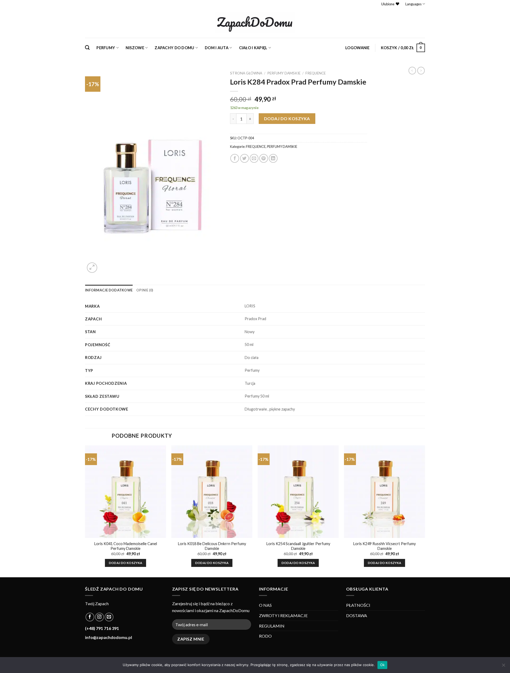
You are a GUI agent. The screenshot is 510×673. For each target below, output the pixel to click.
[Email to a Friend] (254, 158)
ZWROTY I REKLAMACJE (283, 615)
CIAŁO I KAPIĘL (253, 47)
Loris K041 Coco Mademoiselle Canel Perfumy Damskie (125, 546)
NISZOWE (135, 47)
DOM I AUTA (216, 47)
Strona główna (246, 73)
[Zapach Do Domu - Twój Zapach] (255, 23)
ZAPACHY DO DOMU (174, 47)
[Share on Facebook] (234, 158)
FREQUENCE (315, 73)
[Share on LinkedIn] (273, 158)
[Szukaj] (87, 47)
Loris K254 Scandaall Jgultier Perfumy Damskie (298, 546)
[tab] (109, 290)
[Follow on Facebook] (90, 617)
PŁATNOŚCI (358, 605)
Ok (382, 665)
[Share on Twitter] (244, 158)
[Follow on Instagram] (99, 617)
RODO (265, 635)
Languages (413, 4)
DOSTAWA (356, 615)
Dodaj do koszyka (287, 118)
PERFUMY (105, 47)
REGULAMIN (271, 625)
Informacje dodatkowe (109, 290)
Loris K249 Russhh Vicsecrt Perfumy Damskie (384, 546)
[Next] (425, 511)
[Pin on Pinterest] (263, 158)
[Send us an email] (109, 617)
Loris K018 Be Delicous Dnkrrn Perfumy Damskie (212, 546)
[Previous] (85, 511)
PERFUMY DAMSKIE (283, 73)
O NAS (265, 605)
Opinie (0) (144, 290)
